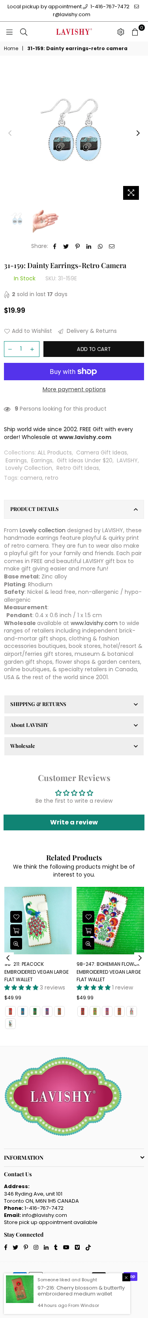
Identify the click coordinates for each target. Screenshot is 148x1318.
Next (138, 133)
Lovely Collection (29, 468)
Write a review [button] (74, 822)
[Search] (24, 32)
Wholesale (22, 745)
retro (51, 478)
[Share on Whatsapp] (100, 246)
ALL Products (54, 452)
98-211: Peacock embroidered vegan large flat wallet (36, 972)
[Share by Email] (112, 246)
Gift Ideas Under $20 (84, 460)
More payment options (74, 389)
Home (11, 48)
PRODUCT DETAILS (34, 508)
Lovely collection (43, 530)
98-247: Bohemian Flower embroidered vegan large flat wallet (109, 972)
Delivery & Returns (91, 331)
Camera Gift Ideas (101, 452)
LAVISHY (127, 460)
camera (31, 478)
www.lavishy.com (94, 623)
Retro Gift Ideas (77, 468)
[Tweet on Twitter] (66, 246)
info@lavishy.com (44, 1215)
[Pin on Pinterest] (78, 246)
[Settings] (121, 32)
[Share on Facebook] (55, 246)
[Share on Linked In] (89, 246)
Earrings (16, 460)
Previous (10, 133)
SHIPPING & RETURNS (38, 703)
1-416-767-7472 (109, 6)
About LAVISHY (29, 724)
